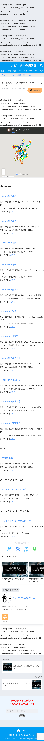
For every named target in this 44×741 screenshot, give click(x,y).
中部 (20, 71)
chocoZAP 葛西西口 (11, 358)
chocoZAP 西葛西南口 (12, 401)
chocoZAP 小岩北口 (11, 380)
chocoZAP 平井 (8, 243)
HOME (23, 731)
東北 (9, 71)
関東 (14, 71)
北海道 (3, 71)
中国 (30, 71)
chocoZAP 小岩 (8, 196)
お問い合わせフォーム (27, 735)
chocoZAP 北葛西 (9, 336)
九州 (41, 71)
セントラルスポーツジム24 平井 (16, 521)
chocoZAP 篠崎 (8, 264)
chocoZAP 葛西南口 (11, 423)
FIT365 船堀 (7, 458)
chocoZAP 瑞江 (8, 311)
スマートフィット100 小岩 (13, 489)
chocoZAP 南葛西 (9, 290)
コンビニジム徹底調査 (22, 65)
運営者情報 (13, 735)
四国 (36, 71)
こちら (12, 212)
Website (5, 621)
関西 (25, 71)
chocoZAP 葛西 (8, 221)
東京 (14, 556)
